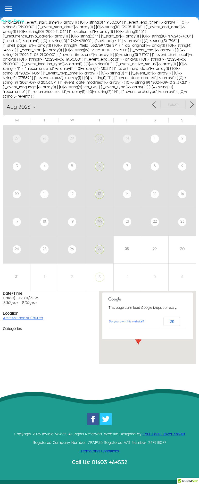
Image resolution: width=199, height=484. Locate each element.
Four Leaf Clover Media (164, 434)
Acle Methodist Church (23, 318)
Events (19, 20)
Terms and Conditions (99, 451)
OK (172, 321)
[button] (138, 340)
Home (6, 20)
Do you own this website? (126, 321)
